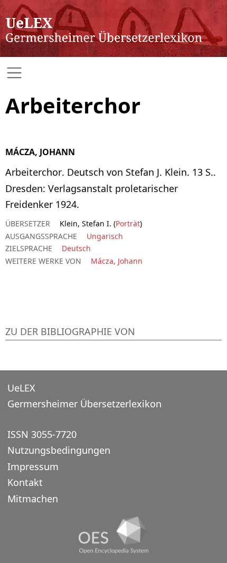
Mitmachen (32, 498)
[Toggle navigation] (113, 73)
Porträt (128, 223)
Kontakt (25, 482)
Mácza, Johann (117, 261)
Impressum (33, 466)
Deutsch (76, 248)
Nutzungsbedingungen (58, 450)
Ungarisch (105, 236)
